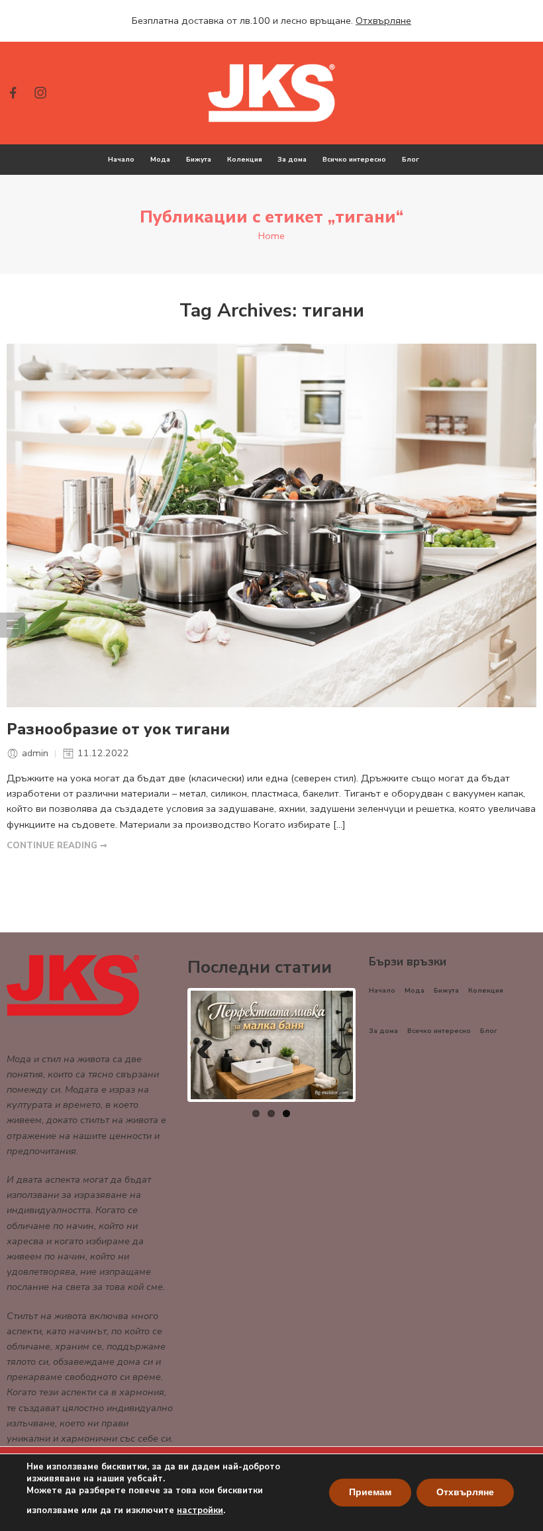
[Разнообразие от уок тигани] (271, 526)
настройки (200, 1510)
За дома (292, 159)
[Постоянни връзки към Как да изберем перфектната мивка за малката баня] (272, 1045)
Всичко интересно (354, 159)
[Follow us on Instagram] (40, 92)
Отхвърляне (465, 1492)
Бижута (198, 159)
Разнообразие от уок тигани (118, 729)
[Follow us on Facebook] (13, 92)
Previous (210, 1045)
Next (333, 1045)
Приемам (370, 1492)
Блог (410, 159)
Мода (160, 159)
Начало (121, 159)
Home (271, 235)
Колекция (244, 159)
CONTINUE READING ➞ (57, 846)
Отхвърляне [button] (383, 20)
